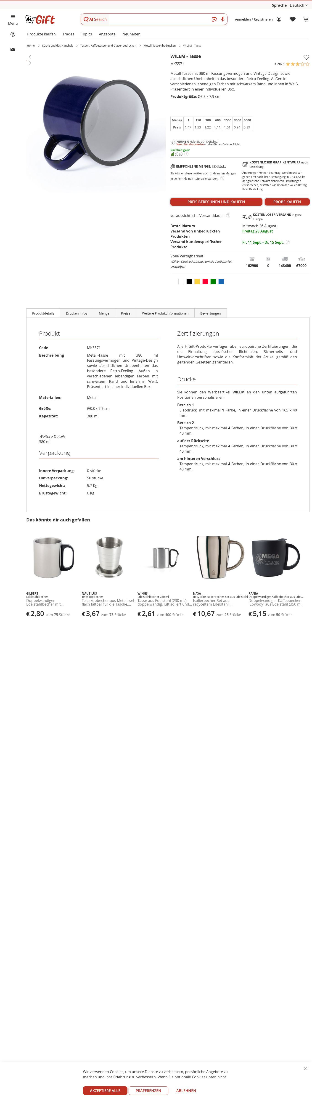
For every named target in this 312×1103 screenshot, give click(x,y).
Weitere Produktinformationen (165, 313)
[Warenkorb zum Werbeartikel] (305, 19)
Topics (86, 34)
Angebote (107, 34)
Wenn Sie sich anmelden (190, 144)
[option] (181, 281)
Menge (104, 313)
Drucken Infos (76, 313)
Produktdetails (43, 313)
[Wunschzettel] (293, 19)
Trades (68, 34)
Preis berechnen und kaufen (216, 201)
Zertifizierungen (198, 333)
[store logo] (40, 20)
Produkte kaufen (41, 34)
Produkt (49, 333)
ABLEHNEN (186, 1090)
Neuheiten (131, 34)
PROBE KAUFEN (287, 201)
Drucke (186, 379)
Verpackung (54, 453)
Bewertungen (210, 313)
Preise (125, 313)
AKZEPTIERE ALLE (105, 1090)
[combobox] (154, 19)
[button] (299, 5)
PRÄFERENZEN (148, 1090)
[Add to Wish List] (306, 57)
